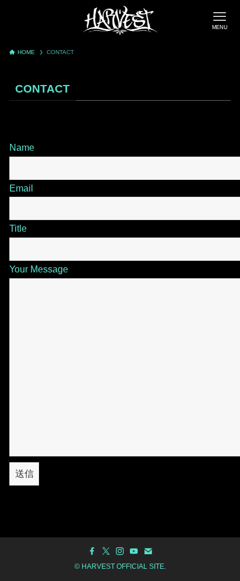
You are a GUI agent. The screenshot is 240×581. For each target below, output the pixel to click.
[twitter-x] (106, 551)
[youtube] (134, 551)
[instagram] (120, 551)
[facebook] (92, 551)
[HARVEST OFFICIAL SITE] (120, 20)
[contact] (148, 551)
